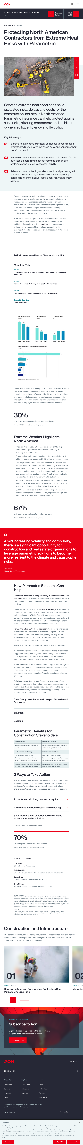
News (6, 1097)
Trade (41, 1084)
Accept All (74, 1142)
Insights (24, 1093)
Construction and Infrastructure (21, 12)
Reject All (60, 1142)
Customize (8, 1142)
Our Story (8, 1084)
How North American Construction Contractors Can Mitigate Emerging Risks (32, 990)
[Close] (80, 1122)
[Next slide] (13, 1000)
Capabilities (25, 1084)
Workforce (43, 1097)
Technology (43, 1089)
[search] (72, 4)
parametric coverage (47, 609)
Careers (7, 1089)
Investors (7, 1093)
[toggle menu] (78, 4)
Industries (25, 1089)
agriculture (43, 224)
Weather (42, 1093)
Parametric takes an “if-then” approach (30, 628)
